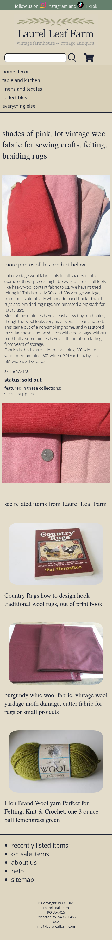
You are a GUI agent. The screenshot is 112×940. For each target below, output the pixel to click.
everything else (18, 106)
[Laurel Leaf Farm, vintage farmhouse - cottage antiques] (56, 31)
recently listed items (39, 845)
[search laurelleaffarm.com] (73, 57)
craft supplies (21, 394)
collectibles (14, 97)
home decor (15, 72)
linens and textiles (22, 89)
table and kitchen (21, 80)
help (17, 871)
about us (24, 862)
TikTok (91, 6)
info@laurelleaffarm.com (56, 926)
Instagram (57, 6)
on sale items (30, 853)
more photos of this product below (44, 264)
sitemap (22, 879)
